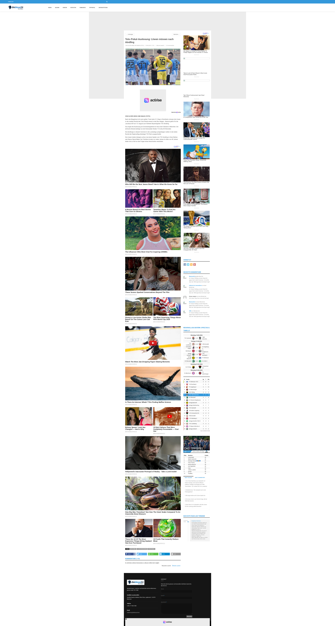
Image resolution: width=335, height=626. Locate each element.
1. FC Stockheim (142, 549)
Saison (57, 7)
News (50, 7)
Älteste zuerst (176, 566)
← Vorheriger (129, 34)
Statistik (73, 7)
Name (162, 589)
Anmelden (10, 1)
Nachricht (164, 602)
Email (162, 595)
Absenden (189, 616)
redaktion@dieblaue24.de (133, 612)
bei (199, 289)
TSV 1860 (133, 549)
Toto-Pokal (151, 549)
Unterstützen (103, 7)
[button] (130, 554)
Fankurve (83, 7)
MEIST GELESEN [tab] (188, 477)
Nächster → (176, 34)
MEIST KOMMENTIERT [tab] (200, 477)
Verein (65, 7)
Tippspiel (92, 7)
